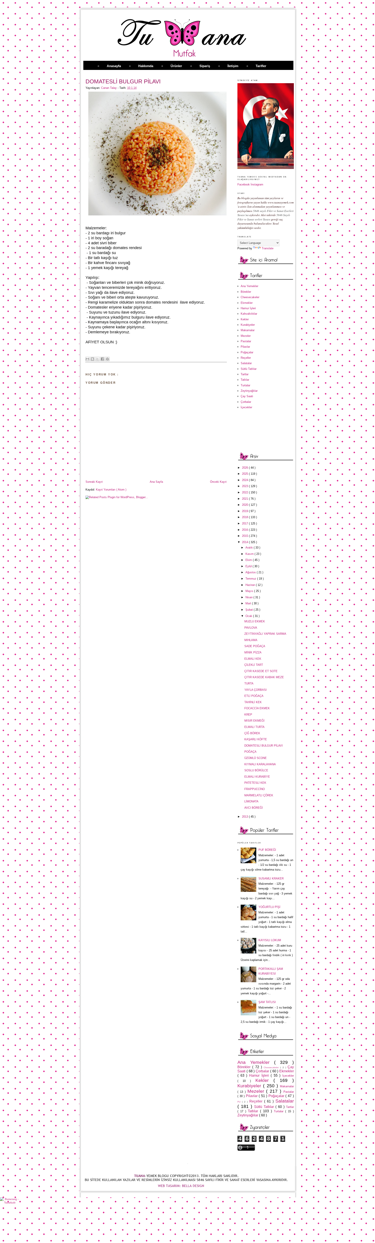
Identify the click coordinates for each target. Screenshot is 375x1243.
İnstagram (257, 184)
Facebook (243, 184)
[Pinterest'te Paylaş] (107, 359)
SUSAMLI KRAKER (271, 878)
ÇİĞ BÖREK (252, 733)
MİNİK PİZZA (253, 652)
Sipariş (204, 66)
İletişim (232, 66)
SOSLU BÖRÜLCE (256, 770)
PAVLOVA (250, 627)
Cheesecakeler (250, 297)
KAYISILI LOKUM (269, 940)
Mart (248, 603)
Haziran (250, 585)
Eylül (249, 566)
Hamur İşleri (248, 308)
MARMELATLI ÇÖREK (258, 795)
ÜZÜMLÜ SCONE (255, 758)
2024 (245, 480)
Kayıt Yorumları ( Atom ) (111, 489)
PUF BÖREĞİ (267, 849)
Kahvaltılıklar (249, 313)
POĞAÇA (250, 751)
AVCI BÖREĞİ (253, 807)
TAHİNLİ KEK (253, 702)
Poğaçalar (247, 352)
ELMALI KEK (252, 658)
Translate (267, 248)
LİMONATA (251, 801)
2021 (245, 498)
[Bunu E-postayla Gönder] (87, 359)
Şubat (249, 609)
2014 (245, 542)
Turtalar (245, 385)
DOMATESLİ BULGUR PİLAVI (263, 745)
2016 (245, 529)
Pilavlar (245, 346)
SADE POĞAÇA (254, 646)
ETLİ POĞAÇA (253, 696)
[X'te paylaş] (97, 359)
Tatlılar (245, 379)
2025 (245, 473)
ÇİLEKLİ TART (253, 664)
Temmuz (251, 578)
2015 (245, 535)
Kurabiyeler (248, 324)
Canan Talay (109, 87)
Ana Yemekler (249, 286)
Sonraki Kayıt (94, 481)
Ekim (249, 560)
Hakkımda (145, 66)
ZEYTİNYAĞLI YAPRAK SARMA (265, 633)
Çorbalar (246, 401)
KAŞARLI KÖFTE (255, 739)
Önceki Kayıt (218, 481)
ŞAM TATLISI (267, 1002)
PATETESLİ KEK (255, 782)
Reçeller (246, 357)
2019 (245, 511)
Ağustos (251, 572)
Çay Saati (247, 396)
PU (239, 1102)
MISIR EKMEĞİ (254, 720)
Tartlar (244, 374)
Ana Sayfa (156, 481)
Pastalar (246, 341)
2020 (245, 504)
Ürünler (176, 66)
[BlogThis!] (92, 359)
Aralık (249, 547)
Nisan (249, 597)
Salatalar (246, 363)
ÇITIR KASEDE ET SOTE (261, 671)
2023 (245, 486)
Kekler (245, 319)
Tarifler (261, 66)
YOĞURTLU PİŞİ (269, 907)
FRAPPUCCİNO (254, 789)
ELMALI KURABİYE (257, 776)
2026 (245, 467)
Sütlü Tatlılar (249, 368)
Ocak (249, 616)
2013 (245, 816)
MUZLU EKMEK (254, 621)
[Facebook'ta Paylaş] (102, 359)
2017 (245, 523)
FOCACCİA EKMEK (257, 708)
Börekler (246, 291)
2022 (245, 492)
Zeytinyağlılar (249, 390)
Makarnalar (248, 330)
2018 (245, 517)
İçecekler (246, 407)
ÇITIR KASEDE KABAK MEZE (264, 677)
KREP (248, 714)
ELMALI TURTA (254, 727)
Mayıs (249, 591)
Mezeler (246, 335)
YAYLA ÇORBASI (255, 689)
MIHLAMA (250, 640)
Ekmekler (247, 302)
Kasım (250, 553)
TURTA (248, 683)
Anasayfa (114, 66)
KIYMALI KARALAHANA (260, 764)
